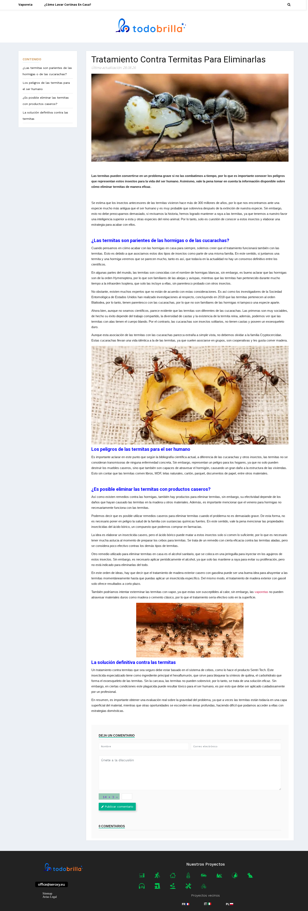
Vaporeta (25, 4)
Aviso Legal (50, 896)
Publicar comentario (119, 806)
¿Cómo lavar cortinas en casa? (67, 4)
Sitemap (47, 893)
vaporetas (261, 592)
